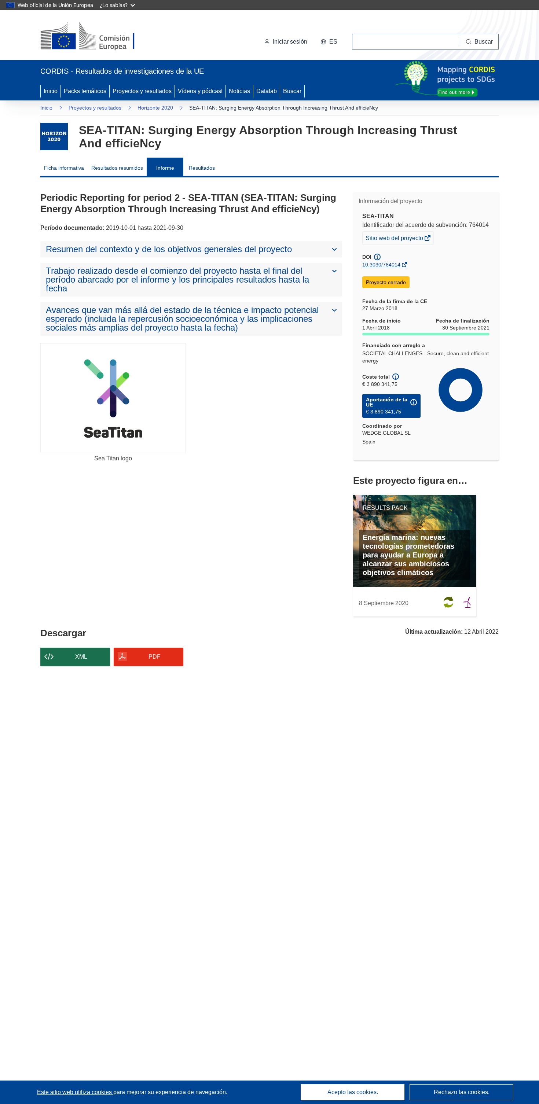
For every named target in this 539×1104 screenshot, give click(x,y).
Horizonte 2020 (155, 108)
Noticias (239, 91)
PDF (154, 657)
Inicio (51, 91)
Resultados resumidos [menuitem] (117, 168)
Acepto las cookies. (352, 1092)
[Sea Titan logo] (113, 397)
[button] (329, 42)
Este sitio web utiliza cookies (75, 1092)
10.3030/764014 (381, 265)
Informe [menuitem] (165, 168)
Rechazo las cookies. (461, 1092)
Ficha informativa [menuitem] (64, 168)
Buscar (292, 91)
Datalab (266, 91)
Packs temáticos (85, 91)
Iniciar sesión (290, 41)
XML (81, 657)
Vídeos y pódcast (200, 91)
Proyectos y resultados (142, 91)
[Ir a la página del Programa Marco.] (54, 136)
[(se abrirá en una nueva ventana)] (99, 36)
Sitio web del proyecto (395, 239)
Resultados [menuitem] (202, 168)
